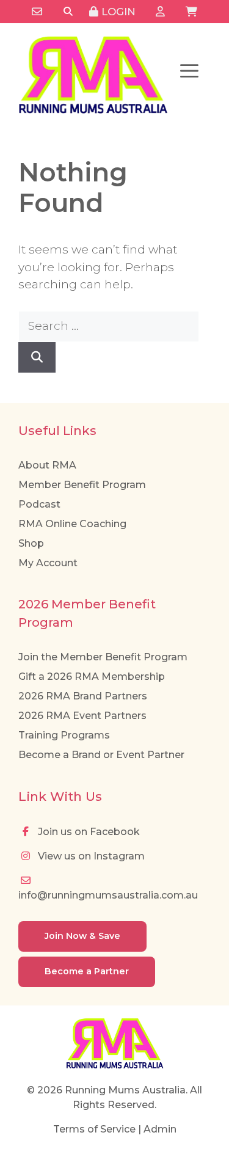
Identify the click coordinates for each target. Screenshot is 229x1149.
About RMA (47, 465)
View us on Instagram (90, 856)
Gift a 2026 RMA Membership (91, 676)
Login (117, 11)
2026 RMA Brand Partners (82, 696)
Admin (160, 1129)
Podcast (39, 504)
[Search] (68, 12)
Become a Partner (87, 971)
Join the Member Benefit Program (102, 657)
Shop (31, 543)
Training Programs (64, 735)
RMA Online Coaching (72, 524)
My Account (48, 563)
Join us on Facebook (87, 831)
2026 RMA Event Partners (82, 715)
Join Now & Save (82, 935)
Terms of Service (94, 1129)
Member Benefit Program (82, 485)
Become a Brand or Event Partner (101, 755)
